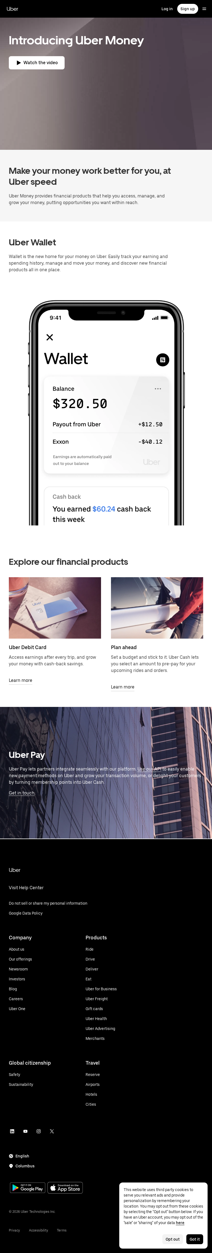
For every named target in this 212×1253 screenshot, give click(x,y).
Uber (12, 9)
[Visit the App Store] (65, 1188)
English (22, 1156)
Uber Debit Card (27, 647)
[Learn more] (55, 608)
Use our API (149, 769)
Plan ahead (124, 647)
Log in (167, 9)
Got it (195, 1239)
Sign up (188, 9)
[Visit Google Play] (27, 1188)
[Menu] (204, 9)
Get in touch (22, 793)
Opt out (173, 1239)
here (180, 1223)
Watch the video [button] (40, 62)
